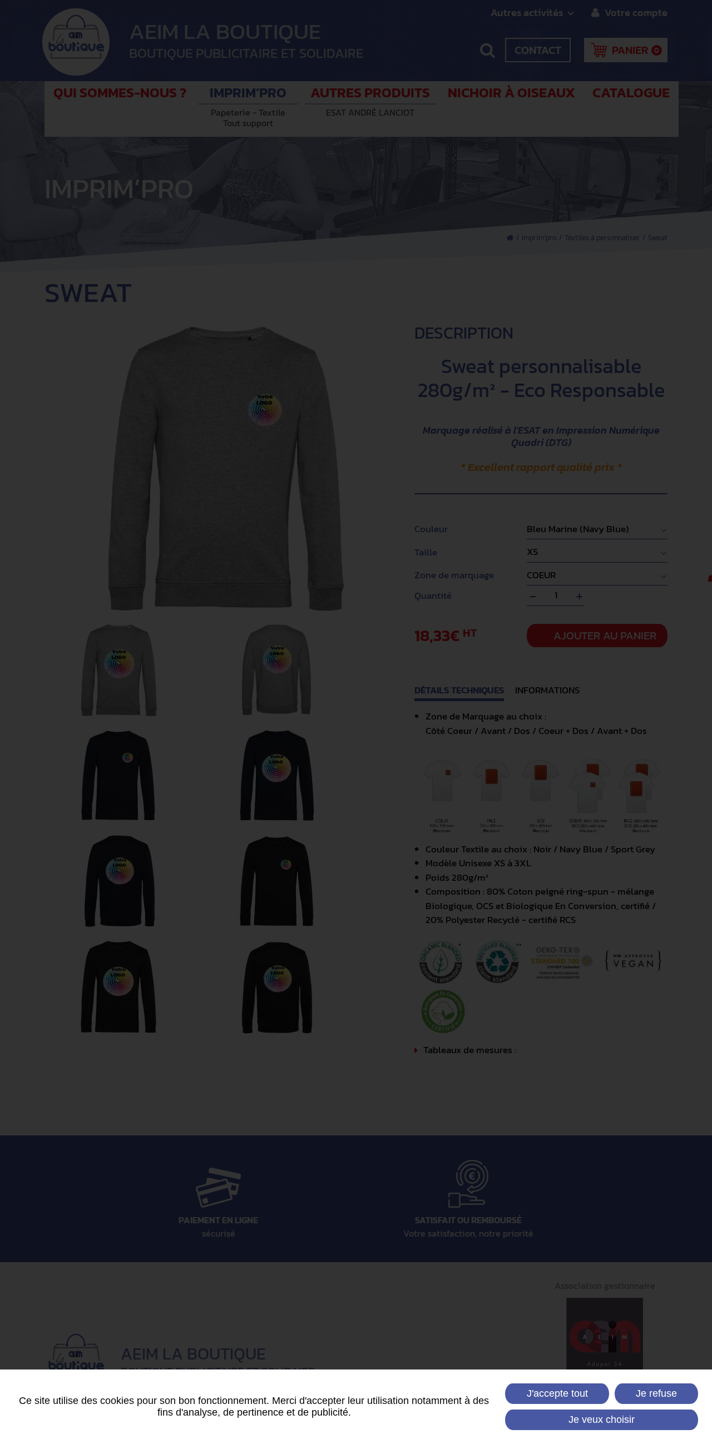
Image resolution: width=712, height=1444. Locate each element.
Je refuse (656, 1393)
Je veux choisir (601, 1419)
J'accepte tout (557, 1393)
